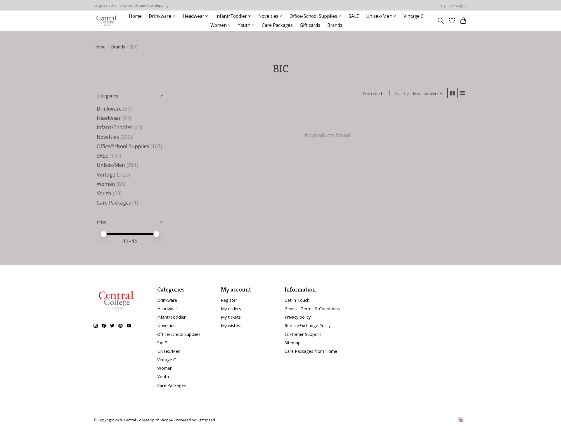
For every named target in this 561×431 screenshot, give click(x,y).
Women (106, 183)
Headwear (109, 117)
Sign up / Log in (453, 5)
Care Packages (277, 25)
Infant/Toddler (114, 127)
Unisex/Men (111, 164)
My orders (231, 308)
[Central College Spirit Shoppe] (106, 21)
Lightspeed (206, 420)
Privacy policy (298, 317)
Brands (334, 25)
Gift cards (310, 25)
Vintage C (414, 16)
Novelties (108, 136)
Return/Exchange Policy (307, 325)
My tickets (231, 317)
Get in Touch (297, 300)
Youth (104, 193)
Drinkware (109, 108)
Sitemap (293, 343)
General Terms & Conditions (312, 308)
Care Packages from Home (311, 351)
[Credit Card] (460, 420)
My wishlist (231, 325)
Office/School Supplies (123, 146)
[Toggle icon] (441, 20)
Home (135, 16)
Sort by (401, 93)
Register (229, 300)
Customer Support (303, 334)
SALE (354, 16)
